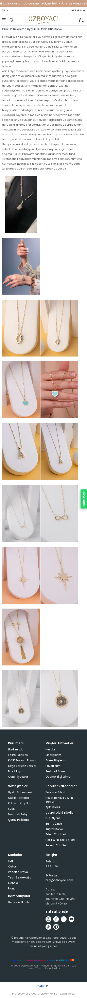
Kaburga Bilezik (56, 792)
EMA (11, 861)
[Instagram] (48, 919)
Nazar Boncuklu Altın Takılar (59, 800)
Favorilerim (73, 20)
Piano (12, 888)
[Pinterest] (56, 927)
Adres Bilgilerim (56, 760)
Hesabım (51, 749)
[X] (64, 919)
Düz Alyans (53, 818)
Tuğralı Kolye (54, 829)
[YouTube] (71, 919)
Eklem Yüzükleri (56, 834)
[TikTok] (48, 927)
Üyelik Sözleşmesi (20, 792)
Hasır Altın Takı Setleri (60, 840)
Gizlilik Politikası (18, 798)
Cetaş (12, 867)
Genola (13, 883)
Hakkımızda (15, 749)
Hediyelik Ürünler (19, 902)
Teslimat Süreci (56, 771)
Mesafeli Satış (17, 814)
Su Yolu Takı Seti (57, 845)
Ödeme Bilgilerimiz (58, 777)
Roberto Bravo (18, 872)
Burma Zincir (54, 824)
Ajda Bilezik (53, 807)
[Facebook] (56, 919)
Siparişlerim (53, 755)
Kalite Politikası (18, 755)
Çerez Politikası (18, 820)
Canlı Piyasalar (18, 777)
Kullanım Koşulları (19, 803)
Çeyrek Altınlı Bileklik (59, 813)
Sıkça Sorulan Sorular (22, 766)
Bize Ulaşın (15, 771)
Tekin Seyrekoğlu (19, 878)
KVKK (11, 809)
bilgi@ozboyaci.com (59, 880)
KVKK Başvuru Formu (22, 760)
